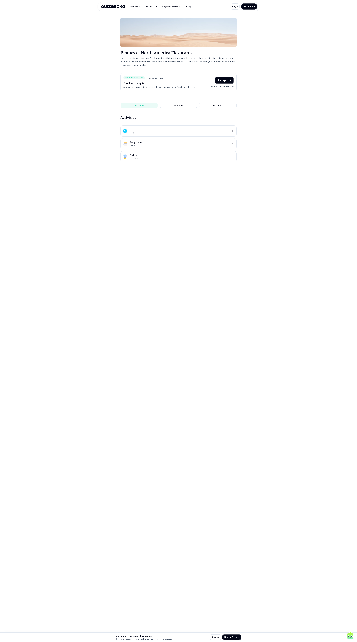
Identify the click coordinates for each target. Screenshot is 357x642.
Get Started (249, 6)
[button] (178, 131)
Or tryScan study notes (222, 86)
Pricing (188, 6)
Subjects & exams (170, 6)
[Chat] (350, 635)
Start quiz (222, 80)
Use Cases (150, 6)
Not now (215, 637)
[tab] (139, 105)
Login (235, 6)
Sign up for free (231, 637)
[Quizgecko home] (113, 6)
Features (134, 6)
